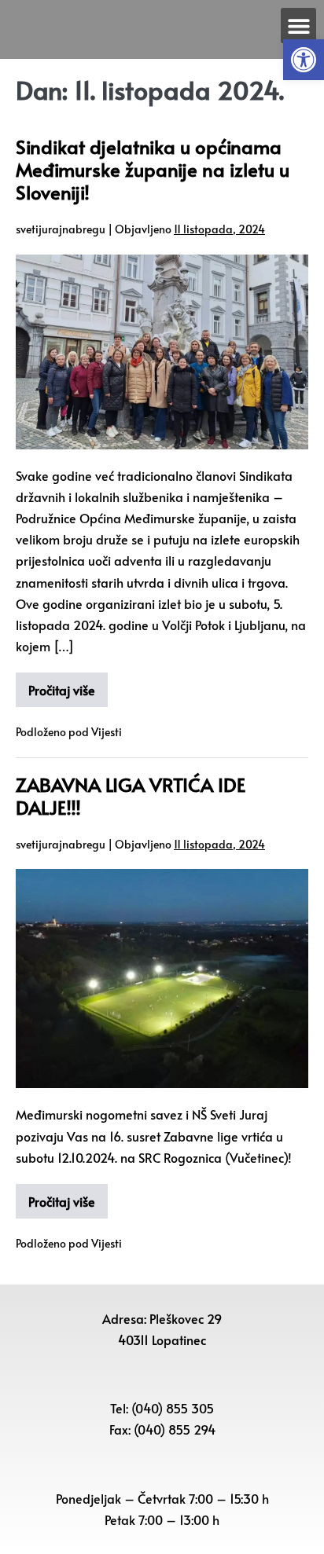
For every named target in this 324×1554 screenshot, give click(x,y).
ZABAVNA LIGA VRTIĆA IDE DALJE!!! (130, 796)
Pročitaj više (61, 689)
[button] (303, 59)
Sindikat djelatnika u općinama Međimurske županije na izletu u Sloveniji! (152, 169)
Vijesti (106, 731)
